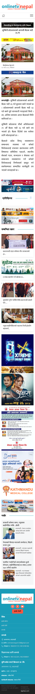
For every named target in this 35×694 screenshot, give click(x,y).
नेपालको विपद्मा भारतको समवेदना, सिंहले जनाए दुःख (17, 544)
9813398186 (24, 646)
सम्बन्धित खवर (7, 229)
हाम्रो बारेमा (4, 621)
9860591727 (15, 646)
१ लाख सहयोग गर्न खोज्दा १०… (13, 277)
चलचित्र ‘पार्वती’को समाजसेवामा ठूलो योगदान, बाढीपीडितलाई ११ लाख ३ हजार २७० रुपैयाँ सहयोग (17, 565)
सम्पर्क (3, 630)
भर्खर (3, 515)
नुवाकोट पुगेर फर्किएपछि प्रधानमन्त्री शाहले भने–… (17, 301)
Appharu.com (25, 691)
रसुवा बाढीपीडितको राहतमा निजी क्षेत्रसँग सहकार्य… (17, 327)
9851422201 (15, 657)
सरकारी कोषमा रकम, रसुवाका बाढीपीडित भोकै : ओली (13, 524)
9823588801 (24, 657)
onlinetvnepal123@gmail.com (18, 643)
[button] (32, 15)
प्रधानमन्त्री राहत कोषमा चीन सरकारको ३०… (16, 253)
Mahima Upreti (8, 65)
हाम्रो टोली (17, 611)
